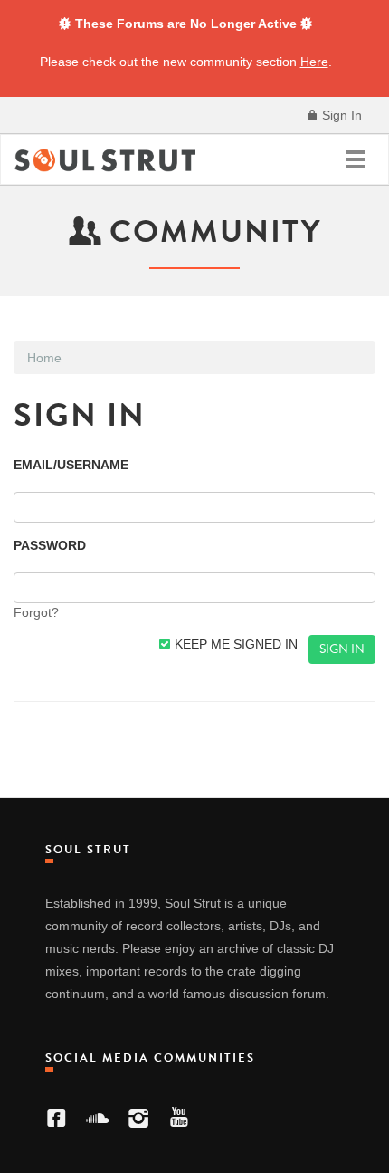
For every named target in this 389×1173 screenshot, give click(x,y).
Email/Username (71, 464)
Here (314, 61)
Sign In (340, 115)
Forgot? (36, 612)
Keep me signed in (234, 644)
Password (50, 545)
